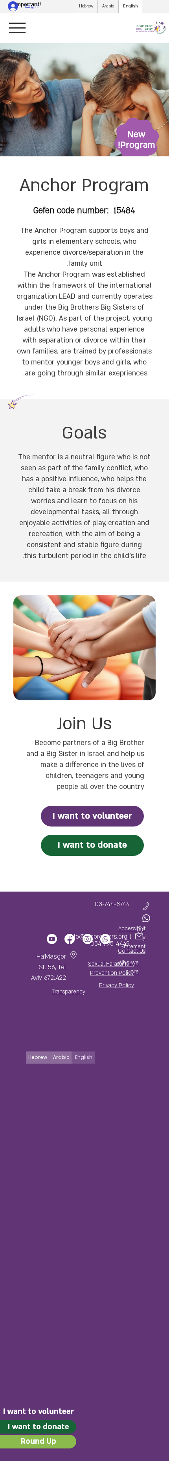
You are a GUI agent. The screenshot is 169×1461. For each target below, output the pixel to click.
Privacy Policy (116, 985)
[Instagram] (87, 939)
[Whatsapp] (105, 939)
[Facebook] (69, 939)
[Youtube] (52, 939)
